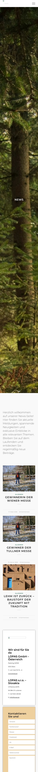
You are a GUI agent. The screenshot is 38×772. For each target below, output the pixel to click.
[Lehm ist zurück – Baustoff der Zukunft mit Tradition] (19, 577)
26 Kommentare (24, 512)
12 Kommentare (24, 617)
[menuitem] (32, 3)
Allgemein (19, 494)
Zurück (5, 524)
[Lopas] (16, 3)
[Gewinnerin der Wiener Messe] (19, 478)
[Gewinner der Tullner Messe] (19, 529)
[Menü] (32, 3)
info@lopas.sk (14, 697)
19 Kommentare (25, 562)
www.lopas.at (12, 673)
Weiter (32, 524)
